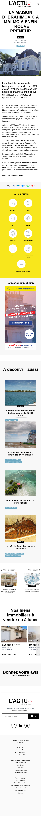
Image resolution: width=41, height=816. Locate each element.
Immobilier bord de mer (20, 770)
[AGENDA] (13, 203)
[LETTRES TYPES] (28, 233)
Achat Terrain (20, 767)
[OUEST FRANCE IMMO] (28, 248)
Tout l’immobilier (20, 780)
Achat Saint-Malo (20, 755)
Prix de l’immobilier (20, 790)
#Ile (7, 420)
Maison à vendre (20, 765)
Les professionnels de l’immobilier (20, 785)
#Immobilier (20, 45)
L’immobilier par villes (20, 783)
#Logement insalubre (13, 556)
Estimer (20, 793)
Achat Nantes (20, 742)
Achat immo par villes (20, 773)
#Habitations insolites (13, 462)
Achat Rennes (21, 745)
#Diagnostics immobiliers (15, 553)
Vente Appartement (20, 762)
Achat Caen (20, 747)
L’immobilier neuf (20, 788)
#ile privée (13, 508)
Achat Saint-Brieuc (20, 752)
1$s (14, 725)
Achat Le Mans (20, 750)
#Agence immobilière (13, 459)
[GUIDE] (28, 218)
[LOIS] (13, 248)
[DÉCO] (13, 218)
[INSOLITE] (13, 233)
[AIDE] (28, 203)
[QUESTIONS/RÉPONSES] (21, 264)
